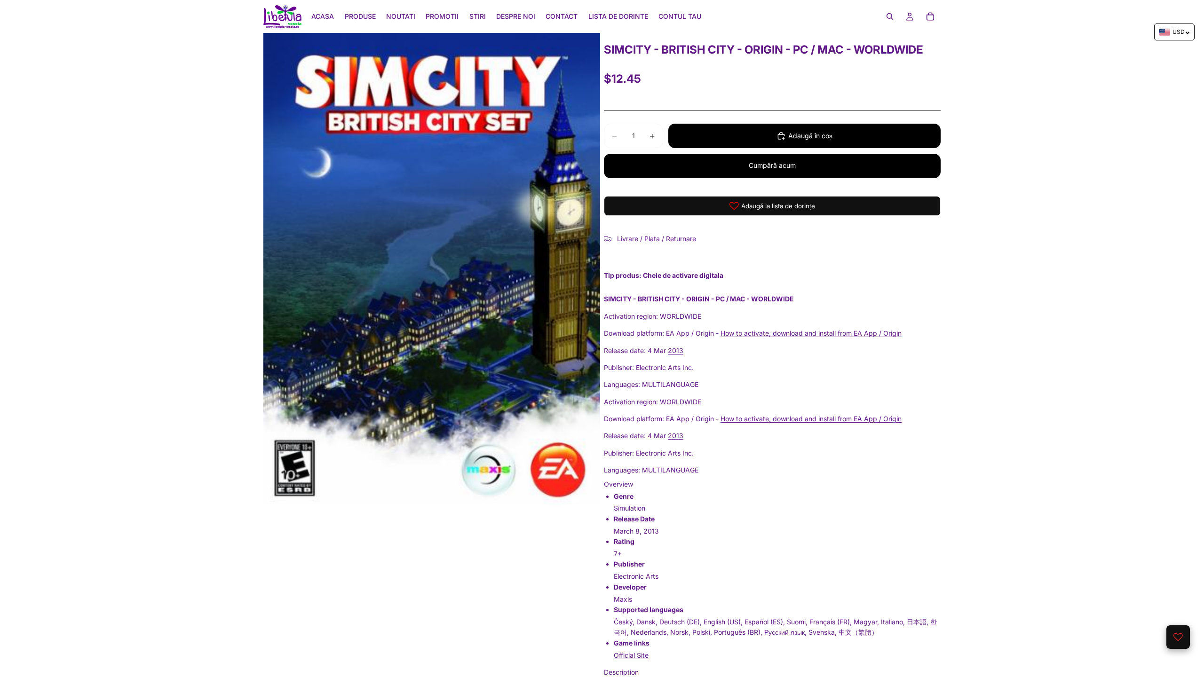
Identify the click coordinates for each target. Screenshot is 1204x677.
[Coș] (930, 16)
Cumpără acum (772, 165)
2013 (675, 350)
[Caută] (889, 16)
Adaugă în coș (810, 136)
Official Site (631, 655)
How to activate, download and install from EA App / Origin (811, 333)
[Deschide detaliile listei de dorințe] (1178, 637)
